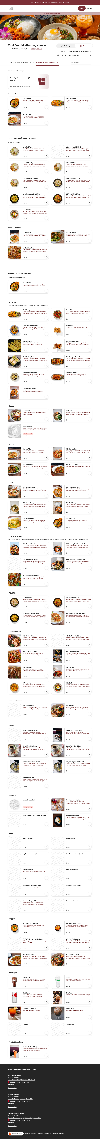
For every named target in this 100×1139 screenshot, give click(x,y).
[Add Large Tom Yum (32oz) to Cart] (89, 738)
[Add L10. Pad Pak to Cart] (46, 155)
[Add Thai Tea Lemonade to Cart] (46, 1017)
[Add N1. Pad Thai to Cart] (46, 122)
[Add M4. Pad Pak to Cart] (89, 714)
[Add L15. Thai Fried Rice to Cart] (89, 186)
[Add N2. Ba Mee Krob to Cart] (89, 457)
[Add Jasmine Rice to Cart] (89, 846)
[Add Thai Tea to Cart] (89, 1001)
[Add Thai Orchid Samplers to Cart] (46, 334)
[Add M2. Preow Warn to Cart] (46, 714)
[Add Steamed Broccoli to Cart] (89, 909)
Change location (36, 49)
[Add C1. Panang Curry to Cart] (46, 495)
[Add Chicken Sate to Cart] (46, 349)
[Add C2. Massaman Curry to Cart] (89, 495)
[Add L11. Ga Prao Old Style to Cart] (89, 155)
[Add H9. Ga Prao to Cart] (89, 691)
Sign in (89, 8)
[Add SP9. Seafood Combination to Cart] (89, 568)
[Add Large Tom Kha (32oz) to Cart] (89, 754)
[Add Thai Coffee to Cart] (89, 1017)
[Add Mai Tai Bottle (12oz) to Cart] (46, 1055)
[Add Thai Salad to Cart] (46, 419)
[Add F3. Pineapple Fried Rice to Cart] (46, 621)
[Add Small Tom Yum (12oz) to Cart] (46, 738)
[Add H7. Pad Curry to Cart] (46, 691)
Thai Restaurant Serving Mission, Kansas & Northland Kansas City (50, 2)
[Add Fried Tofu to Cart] (89, 334)
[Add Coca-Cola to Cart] (46, 985)
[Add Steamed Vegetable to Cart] (46, 909)
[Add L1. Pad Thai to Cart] (46, 240)
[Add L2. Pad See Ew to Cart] (89, 240)
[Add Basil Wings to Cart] (89, 318)
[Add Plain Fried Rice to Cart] (46, 878)
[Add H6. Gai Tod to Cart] (89, 675)
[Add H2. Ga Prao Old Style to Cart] (89, 644)
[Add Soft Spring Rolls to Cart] (46, 365)
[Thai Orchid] (12, 8)
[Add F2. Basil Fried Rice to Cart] (89, 606)
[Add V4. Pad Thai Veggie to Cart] (89, 947)
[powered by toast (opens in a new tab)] (16, 1133)
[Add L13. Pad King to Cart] (89, 171)
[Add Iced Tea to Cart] (46, 1032)
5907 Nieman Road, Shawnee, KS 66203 (21, 1080)
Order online (12, 1088)
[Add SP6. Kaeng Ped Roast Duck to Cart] (89, 552)
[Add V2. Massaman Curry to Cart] (89, 931)
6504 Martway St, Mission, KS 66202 (20, 1099)
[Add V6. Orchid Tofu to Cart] (46, 963)
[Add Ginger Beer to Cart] (89, 1032)
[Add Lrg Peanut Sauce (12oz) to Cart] (46, 862)
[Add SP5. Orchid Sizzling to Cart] (46, 552)
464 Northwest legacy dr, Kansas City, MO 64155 (24, 1118)
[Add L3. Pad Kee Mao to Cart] (46, 256)
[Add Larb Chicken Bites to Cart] (46, 396)
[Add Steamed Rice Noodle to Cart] (89, 893)
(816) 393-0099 (13, 1115)
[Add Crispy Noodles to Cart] (46, 846)
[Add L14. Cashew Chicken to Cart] (46, 186)
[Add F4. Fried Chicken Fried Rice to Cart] (89, 621)
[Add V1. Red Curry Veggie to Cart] (46, 931)
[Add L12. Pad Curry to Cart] (46, 171)
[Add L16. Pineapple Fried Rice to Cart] (46, 202)
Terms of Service (30, 1133)
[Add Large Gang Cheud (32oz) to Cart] (89, 770)
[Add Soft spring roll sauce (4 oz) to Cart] (46, 893)
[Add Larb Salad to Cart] (89, 419)
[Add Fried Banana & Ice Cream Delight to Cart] (46, 824)
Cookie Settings (58, 1133)
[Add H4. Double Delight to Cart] (89, 660)
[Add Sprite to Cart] (89, 985)
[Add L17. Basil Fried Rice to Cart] (89, 202)
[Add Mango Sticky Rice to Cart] (89, 824)
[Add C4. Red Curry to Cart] (89, 511)
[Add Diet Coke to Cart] (46, 1001)
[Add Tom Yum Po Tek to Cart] (46, 785)
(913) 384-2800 (13, 1077)
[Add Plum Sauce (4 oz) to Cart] (89, 878)
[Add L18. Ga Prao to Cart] (46, 218)
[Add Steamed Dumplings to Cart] (46, 381)
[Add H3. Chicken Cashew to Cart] (46, 660)
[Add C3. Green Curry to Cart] (46, 511)
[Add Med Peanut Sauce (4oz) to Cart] (89, 862)
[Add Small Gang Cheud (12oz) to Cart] (46, 770)
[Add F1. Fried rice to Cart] (46, 606)
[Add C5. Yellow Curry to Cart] (46, 527)
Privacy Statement (44, 1133)
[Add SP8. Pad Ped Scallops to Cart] (46, 568)
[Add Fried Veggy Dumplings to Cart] (89, 365)
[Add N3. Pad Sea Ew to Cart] (46, 473)
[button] (21, 62)
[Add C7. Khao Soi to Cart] (46, 107)
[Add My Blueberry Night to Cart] (89, 808)
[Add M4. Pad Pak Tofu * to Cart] (89, 963)
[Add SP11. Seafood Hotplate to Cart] (46, 583)
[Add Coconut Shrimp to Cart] (89, 381)
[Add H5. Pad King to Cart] (46, 675)
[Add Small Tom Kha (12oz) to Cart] (46, 754)
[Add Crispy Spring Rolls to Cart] (89, 349)
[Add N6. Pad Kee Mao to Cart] (89, 473)
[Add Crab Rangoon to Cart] (89, 107)
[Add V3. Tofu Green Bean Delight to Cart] (46, 947)
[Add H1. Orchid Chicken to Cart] (46, 644)
